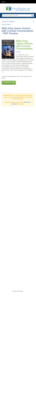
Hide (19, 52)
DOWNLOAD (7, 82)
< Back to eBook (6, 24)
